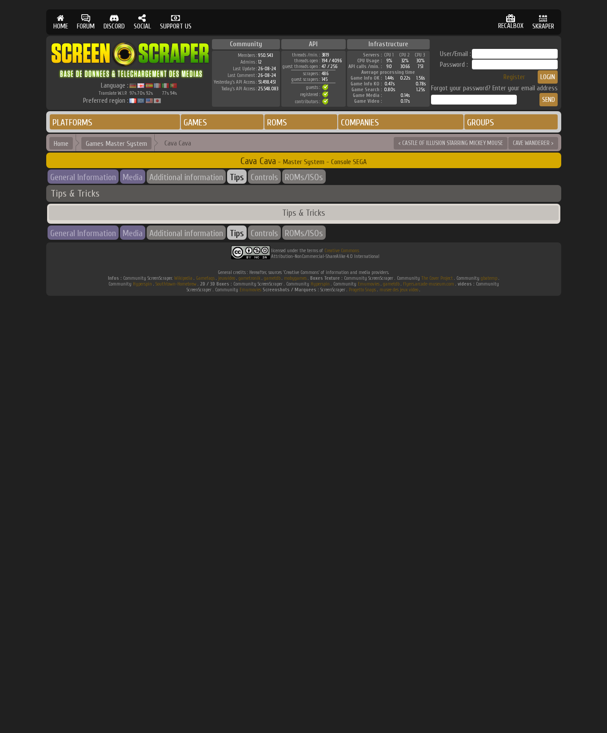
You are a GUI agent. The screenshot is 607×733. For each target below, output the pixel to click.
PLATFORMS (72, 122)
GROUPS (480, 122)
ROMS (277, 122)
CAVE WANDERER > (533, 143)
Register (514, 77)
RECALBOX (510, 26)
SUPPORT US (176, 26)
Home (61, 144)
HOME (60, 26)
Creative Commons (341, 251)
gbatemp (489, 278)
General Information (83, 177)
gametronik (249, 278)
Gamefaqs (205, 278)
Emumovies (368, 284)
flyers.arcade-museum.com (428, 284)
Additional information (186, 177)
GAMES (195, 122)
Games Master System (116, 144)
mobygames (295, 278)
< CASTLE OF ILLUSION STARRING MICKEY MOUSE (450, 143)
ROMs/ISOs (304, 177)
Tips (237, 177)
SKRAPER (543, 26)
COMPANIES (360, 122)
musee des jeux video (398, 290)
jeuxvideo (226, 278)
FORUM (86, 26)
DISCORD (114, 26)
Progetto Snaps (362, 290)
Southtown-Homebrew (176, 284)
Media (133, 177)
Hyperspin (142, 284)
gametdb (272, 278)
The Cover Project (437, 278)
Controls (264, 177)
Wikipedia (183, 278)
